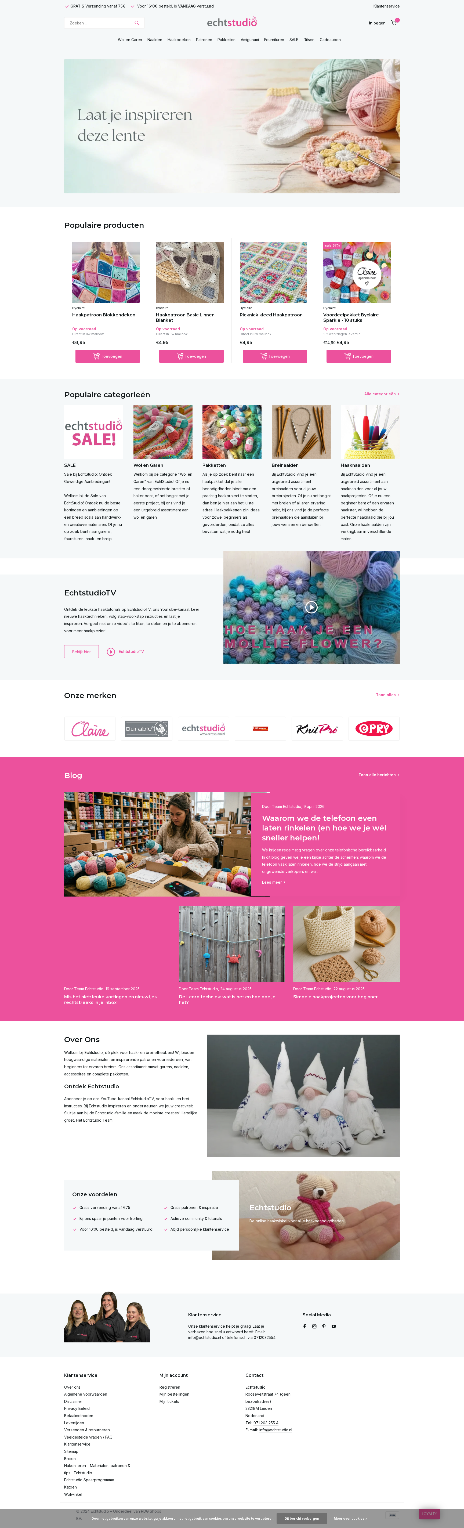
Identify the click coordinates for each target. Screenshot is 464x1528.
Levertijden (74, 1423)
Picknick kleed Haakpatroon (271, 314)
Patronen (204, 39)
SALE (293, 39)
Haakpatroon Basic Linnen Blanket (185, 317)
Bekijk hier (81, 651)
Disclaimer (73, 1401)
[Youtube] (334, 1326)
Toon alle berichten (377, 774)
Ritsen (309, 39)
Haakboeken (179, 39)
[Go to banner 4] (232, 126)
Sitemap (71, 1451)
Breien (70, 1458)
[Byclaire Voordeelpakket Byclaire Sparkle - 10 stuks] (357, 272)
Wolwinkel (73, 1494)
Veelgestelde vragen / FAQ (88, 1437)
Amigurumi (250, 39)
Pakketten (226, 39)
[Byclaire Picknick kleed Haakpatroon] (273, 272)
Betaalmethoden (78, 1415)
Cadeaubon (330, 39)
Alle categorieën (380, 394)
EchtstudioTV (131, 651)
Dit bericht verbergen (302, 1518)
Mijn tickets (169, 1401)
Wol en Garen (130, 39)
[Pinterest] (324, 1326)
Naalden (154, 39)
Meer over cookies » (350, 1518)
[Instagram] (314, 1326)
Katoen (70, 1487)
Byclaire (78, 308)
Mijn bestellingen (174, 1394)
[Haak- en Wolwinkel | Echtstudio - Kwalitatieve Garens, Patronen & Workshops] (231, 23)
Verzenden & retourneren (87, 1430)
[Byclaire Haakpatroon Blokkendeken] (106, 272)
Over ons (72, 1387)
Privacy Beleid (77, 1408)
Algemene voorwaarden (85, 1394)
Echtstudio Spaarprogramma (89, 1480)
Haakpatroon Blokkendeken (103, 314)
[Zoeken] (137, 23)
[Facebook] (305, 1326)
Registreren (170, 1387)
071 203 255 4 (265, 1423)
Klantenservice (387, 6)
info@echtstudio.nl (275, 1430)
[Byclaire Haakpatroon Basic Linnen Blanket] (190, 272)
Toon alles (386, 694)
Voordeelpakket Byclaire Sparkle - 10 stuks (351, 317)
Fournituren (274, 39)
